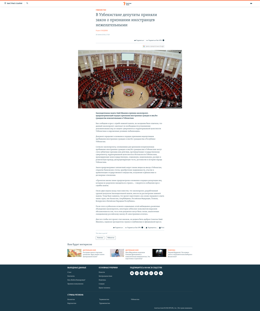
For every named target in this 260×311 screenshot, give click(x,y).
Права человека (104, 288)
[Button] (139, 40)
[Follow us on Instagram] (137, 273)
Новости (102, 272)
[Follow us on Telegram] (146, 273)
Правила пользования (75, 284)
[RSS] (161, 273)
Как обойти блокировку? (76, 280)
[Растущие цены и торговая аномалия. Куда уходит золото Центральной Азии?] (74, 253)
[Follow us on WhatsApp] (151, 273)
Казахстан (71, 299)
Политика (171, 250)
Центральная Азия (89, 250)
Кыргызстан (71, 303)
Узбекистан (101, 10)
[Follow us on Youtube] (132, 273)
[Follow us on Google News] (156, 273)
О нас (69, 272)
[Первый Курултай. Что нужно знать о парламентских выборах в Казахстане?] (159, 253)
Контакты (71, 276)
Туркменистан (104, 303)
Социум (101, 284)
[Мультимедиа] (251, 3)
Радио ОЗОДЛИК (102, 30)
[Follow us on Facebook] (142, 273)
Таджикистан (104, 299)
